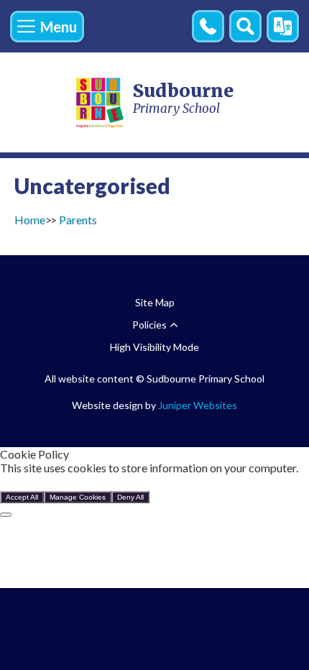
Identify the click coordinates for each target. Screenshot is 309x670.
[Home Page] (100, 102)
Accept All (22, 497)
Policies (149, 324)
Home (29, 219)
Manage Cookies (78, 497)
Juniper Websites (197, 405)
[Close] (5, 515)
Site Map (155, 302)
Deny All (130, 497)
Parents (78, 219)
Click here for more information (77, 481)
